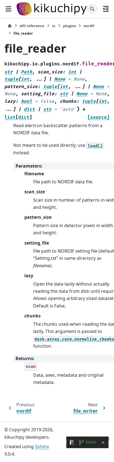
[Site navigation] (8, 9)
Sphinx (42, 446)
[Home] (9, 26)
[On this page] (106, 9)
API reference (32, 25)
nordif (89, 25)
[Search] (92, 9)
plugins (69, 25)
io (53, 25)
